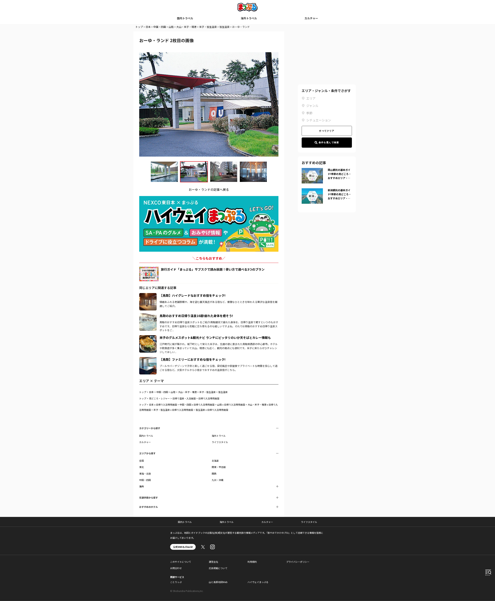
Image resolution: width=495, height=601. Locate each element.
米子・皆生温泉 (208, 27)
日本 (148, 27)
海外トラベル (249, 18)
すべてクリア (326, 131)
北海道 (215, 460)
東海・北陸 (145, 473)
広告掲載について (218, 568)
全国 (141, 460)
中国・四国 (159, 27)
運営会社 (213, 561)
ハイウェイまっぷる (258, 582)
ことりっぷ (176, 582)
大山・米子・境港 (186, 27)
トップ (139, 27)
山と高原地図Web (218, 582)
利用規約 (252, 561)
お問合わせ (176, 568)
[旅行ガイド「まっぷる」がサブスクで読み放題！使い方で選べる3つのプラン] (149, 274)
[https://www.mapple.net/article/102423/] (148, 359)
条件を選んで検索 (329, 142)
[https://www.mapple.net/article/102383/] (148, 315)
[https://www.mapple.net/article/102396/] (148, 295)
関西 (214, 473)
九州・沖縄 (217, 480)
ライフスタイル (220, 442)
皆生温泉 (224, 27)
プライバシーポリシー (297, 561)
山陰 (171, 27)
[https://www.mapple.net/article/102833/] (148, 337)
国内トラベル (185, 18)
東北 (141, 467)
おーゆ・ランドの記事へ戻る (209, 189)
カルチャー (311, 18)
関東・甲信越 (219, 467)
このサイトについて (180, 561)
